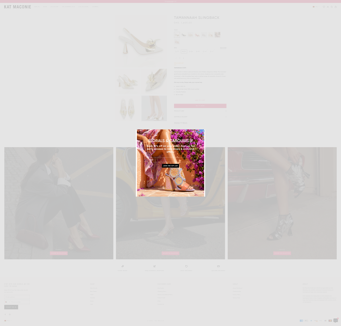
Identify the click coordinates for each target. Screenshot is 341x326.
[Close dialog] (203, 131)
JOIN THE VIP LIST (170, 166)
